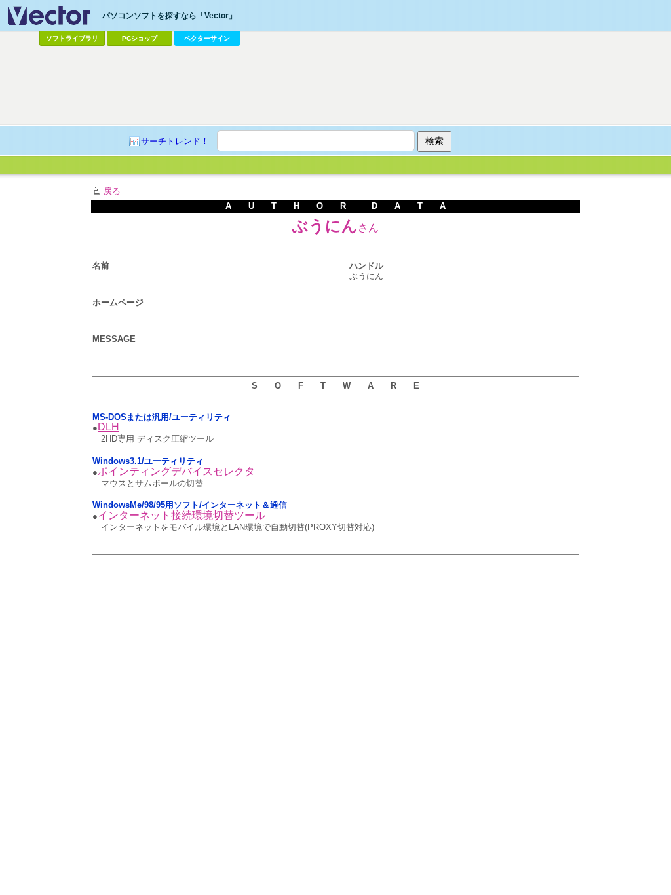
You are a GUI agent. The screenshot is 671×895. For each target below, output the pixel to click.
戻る (112, 191)
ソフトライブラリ (72, 38)
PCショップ (139, 38)
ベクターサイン (207, 38)
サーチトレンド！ (175, 141)
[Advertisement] (335, 85)
